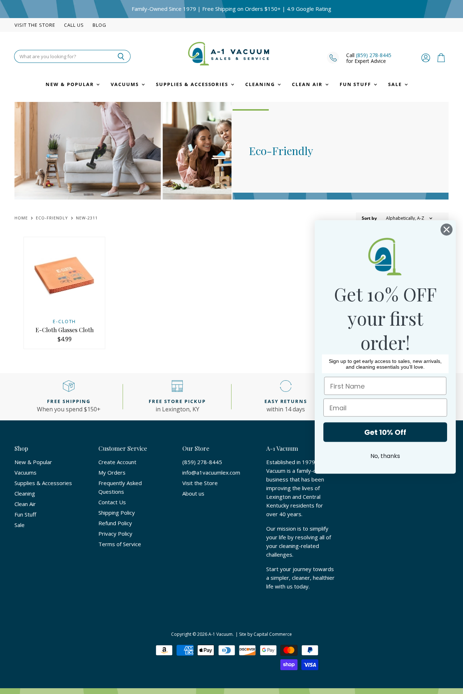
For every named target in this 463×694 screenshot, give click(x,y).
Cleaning (261, 84)
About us (193, 493)
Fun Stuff (356, 84)
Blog (99, 25)
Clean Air (308, 84)
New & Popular (70, 84)
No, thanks (385, 456)
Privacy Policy (115, 533)
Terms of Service (119, 544)
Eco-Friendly (52, 218)
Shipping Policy (116, 512)
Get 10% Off (385, 432)
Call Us (74, 25)
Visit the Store (34, 25)
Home (21, 218)
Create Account (117, 462)
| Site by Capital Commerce (263, 634)
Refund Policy (115, 523)
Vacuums (126, 84)
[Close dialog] (446, 229)
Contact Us (112, 502)
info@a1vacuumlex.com (211, 472)
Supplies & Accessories (193, 84)
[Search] (121, 56)
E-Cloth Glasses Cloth (64, 330)
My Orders (112, 472)
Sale (396, 84)
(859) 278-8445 (373, 55)
